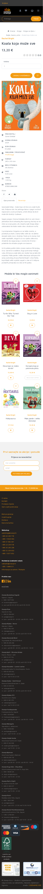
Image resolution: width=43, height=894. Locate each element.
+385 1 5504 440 (8, 539)
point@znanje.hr (9, 803)
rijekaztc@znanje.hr (10, 703)
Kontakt (4, 501)
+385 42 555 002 (8, 671)
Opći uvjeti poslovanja (10, 507)
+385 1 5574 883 (8, 714)
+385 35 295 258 (8, 548)
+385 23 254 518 (8, 545)
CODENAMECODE (35, 885)
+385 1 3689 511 (8, 566)
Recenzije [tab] (22, 200)
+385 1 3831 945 (8, 800)
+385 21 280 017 (8, 786)
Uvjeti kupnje (6, 517)
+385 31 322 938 (8, 743)
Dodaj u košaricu (21, 75)
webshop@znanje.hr (9, 533)
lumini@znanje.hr (9, 674)
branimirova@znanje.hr (11, 817)
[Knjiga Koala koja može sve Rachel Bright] (4, 194)
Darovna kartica (7, 523)
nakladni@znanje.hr (9, 564)
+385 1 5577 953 (8, 553)
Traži (36, 19)
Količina (6, 61)
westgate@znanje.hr (10, 731)
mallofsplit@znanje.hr (11, 788)
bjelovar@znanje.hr (10, 760)
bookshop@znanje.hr (11, 602)
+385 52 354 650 (8, 551)
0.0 (39, 55)
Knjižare (5, 3)
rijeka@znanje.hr (9, 631)
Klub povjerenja (7, 514)
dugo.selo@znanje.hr (10, 774)
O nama (4, 498)
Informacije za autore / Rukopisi (13, 569)
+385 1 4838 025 (8, 772)
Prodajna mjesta (8, 504)
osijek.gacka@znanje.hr (11, 746)
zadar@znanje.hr (9, 688)
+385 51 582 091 (8, 542)
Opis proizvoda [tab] (9, 200)
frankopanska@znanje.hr (12, 717)
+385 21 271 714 (8, 657)
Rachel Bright (10, 310)
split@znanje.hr (9, 660)
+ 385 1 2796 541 (8, 815)
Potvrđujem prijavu (21, 473)
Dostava (5, 520)
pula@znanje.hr (9, 617)
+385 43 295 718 (8, 536)
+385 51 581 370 (8, 700)
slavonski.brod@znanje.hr (12, 645)
